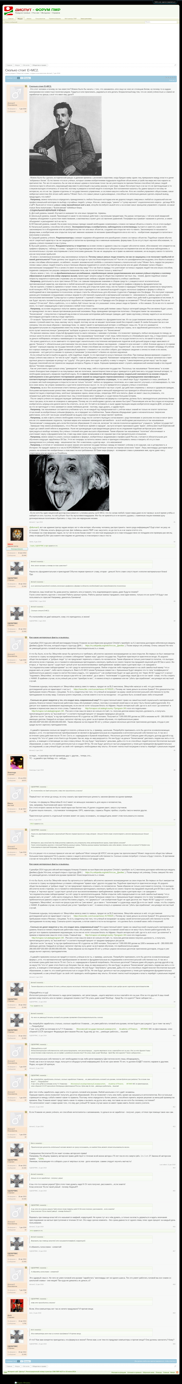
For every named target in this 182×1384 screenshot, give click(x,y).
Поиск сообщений (11, 22)
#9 (174, 1002)
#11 (174, 1068)
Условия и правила (134, 1372)
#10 (174, 1035)
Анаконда (32, 770)
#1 (174, 522)
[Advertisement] (91, 44)
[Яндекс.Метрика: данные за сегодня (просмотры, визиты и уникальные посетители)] (22, 1383)
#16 (174, 1226)
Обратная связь (148, 1372)
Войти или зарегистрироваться (165, 2)
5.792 (24, 1323)
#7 (174, 819)
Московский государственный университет (96, 1029)
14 (25, 111)
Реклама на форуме (119, 1372)
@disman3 (34, 527)
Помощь (159, 1372)
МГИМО (144, 1029)
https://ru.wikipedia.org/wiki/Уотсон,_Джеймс (104, 646)
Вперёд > (27, 78)
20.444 (24, 555)
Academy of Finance (128, 1029)
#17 (174, 1251)
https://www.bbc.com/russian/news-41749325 (93, 689)
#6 (174, 770)
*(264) (41, 1159)
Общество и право (22, 73)
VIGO (32, 823)
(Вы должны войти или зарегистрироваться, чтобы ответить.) (155, 1361)
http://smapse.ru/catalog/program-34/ (48, 711)
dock (31, 1313)
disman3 (49, 73)
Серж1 (32, 546)
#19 (174, 1313)
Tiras (31, 1006)
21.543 (24, 586)
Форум (20, 19)
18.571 (24, 780)
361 (25, 811)
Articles (29, 18)
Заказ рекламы (86, 18)
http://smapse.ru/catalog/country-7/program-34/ (105, 708)
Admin (31, 542)
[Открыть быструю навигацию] (175, 65)
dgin (46, 546)
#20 (174, 1344)
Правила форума (55, 18)
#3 (174, 601)
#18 (174, 1284)
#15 (174, 1191)
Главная (10, 18)
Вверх (172, 1372)
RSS (177, 1372)
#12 (174, 1107)
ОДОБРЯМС (39, 546)
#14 (174, 1168)
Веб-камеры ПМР (71, 18)
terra (31, 1230)
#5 (174, 750)
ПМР (5, 1372)
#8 (174, 977)
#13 (174, 1126)
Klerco (31, 819)
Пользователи (40, 18)
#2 (174, 542)
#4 (174, 621)
